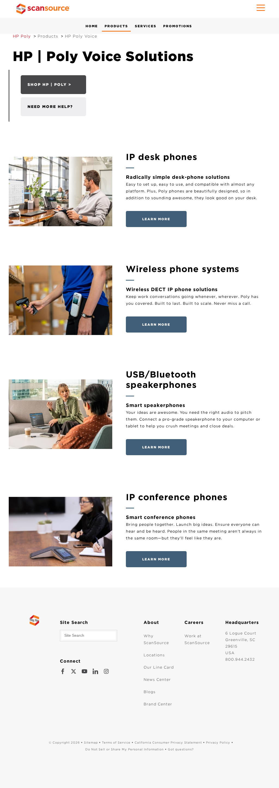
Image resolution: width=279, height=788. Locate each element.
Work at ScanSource (197, 639)
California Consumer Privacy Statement (168, 742)
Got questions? (181, 749)
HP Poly (22, 36)
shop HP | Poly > (49, 84)
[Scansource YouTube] (84, 671)
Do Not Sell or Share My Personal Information (124, 749)
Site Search (74, 622)
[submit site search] (118, 635)
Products (116, 26)
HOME (92, 26)
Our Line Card (159, 667)
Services (145, 26)
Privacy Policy (218, 742)
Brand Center (158, 704)
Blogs (150, 692)
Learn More (156, 219)
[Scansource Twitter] (73, 671)
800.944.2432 (240, 659)
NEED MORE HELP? (50, 106)
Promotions (177, 26)
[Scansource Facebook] (62, 671)
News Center (157, 679)
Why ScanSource (156, 639)
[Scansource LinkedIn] (95, 671)
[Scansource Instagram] (106, 671)
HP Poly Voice (81, 36)
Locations (154, 655)
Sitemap (91, 742)
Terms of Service (116, 742)
